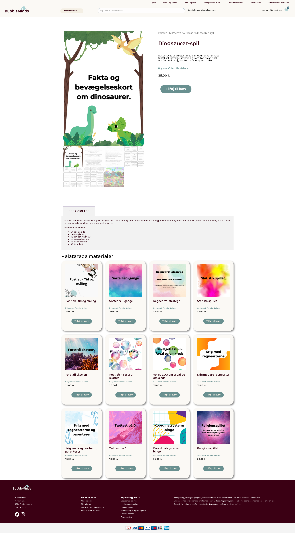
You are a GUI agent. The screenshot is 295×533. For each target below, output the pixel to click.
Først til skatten (76, 374)
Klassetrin (175, 32)
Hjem (153, 2)
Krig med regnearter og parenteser (81, 450)
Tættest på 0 (117, 448)
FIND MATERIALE (72, 10)
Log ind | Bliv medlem (271, 10)
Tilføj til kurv (176, 89)
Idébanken (256, 2)
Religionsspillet (207, 448)
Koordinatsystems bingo (166, 450)
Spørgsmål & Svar (212, 2)
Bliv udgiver (190, 2)
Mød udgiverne (170, 2)
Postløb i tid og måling (80, 301)
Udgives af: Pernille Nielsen (173, 68)
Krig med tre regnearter (213, 374)
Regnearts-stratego (166, 301)
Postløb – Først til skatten (121, 376)
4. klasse (188, 32)
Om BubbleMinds (235, 2)
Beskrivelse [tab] (79, 211)
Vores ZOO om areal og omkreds (169, 376)
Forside (162, 32)
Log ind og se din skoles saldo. (202, 10)
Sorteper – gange (121, 301)
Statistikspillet (207, 301)
